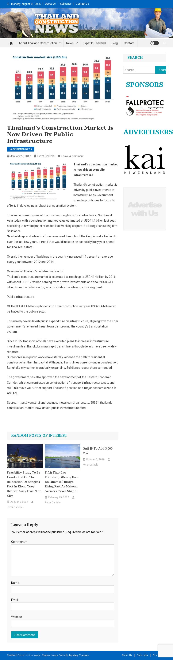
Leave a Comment (72, 156)
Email (15, 599)
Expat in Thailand (94, 43)
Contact (129, 43)
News (70, 43)
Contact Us (82, 3)
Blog (115, 43)
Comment (19, 541)
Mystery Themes (79, 655)
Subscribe (66, 3)
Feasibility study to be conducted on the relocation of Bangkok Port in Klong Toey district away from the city (24, 484)
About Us (50, 3)
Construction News (20, 149)
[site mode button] (154, 43)
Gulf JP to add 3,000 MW (97, 451)
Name (15, 582)
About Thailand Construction (38, 43)
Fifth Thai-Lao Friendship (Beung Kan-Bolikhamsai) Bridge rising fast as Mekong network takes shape (62, 482)
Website (16, 617)
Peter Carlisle (45, 156)
